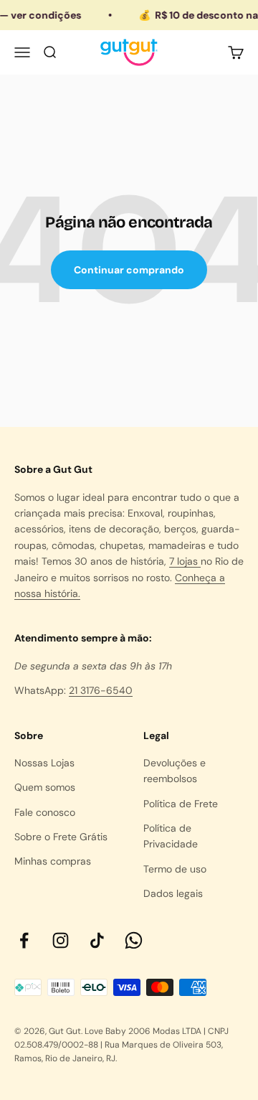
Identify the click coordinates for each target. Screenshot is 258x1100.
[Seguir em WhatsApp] (133, 940)
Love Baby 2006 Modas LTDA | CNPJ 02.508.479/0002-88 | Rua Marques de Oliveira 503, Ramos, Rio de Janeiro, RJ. (121, 1044)
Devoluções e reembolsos (174, 770)
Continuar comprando (129, 269)
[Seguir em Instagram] (60, 940)
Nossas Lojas (44, 762)
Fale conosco (44, 812)
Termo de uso (174, 868)
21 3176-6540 (101, 690)
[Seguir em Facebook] (24, 940)
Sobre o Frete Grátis (61, 836)
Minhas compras (52, 861)
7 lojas (185, 561)
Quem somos (44, 787)
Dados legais (173, 893)
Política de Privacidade (170, 836)
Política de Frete (180, 803)
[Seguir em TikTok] (97, 940)
